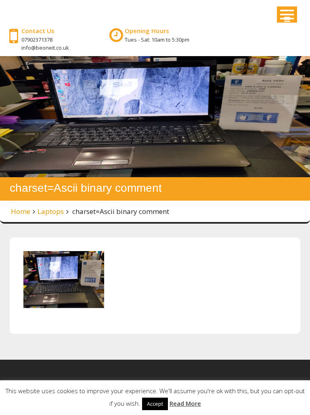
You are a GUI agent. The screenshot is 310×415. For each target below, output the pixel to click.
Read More (185, 403)
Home (20, 211)
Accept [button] (155, 403)
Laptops (51, 211)
